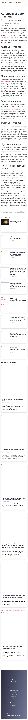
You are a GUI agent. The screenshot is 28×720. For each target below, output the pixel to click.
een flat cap (16, 111)
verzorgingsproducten (6, 81)
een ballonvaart (8, 152)
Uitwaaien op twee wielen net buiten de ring (18, 237)
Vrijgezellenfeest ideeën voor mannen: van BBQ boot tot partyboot (17, 319)
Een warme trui (4, 126)
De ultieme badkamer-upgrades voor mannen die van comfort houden (17, 285)
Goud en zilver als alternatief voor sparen (17, 222)
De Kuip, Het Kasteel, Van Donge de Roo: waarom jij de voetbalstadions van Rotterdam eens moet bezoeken (18, 271)
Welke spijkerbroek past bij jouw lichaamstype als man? (18, 300)
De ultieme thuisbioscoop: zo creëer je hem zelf (18, 334)
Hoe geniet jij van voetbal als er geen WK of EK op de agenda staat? (18, 254)
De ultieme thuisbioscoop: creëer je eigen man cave (17, 349)
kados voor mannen (6, 37)
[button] (25, 3)
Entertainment (5, 25)
